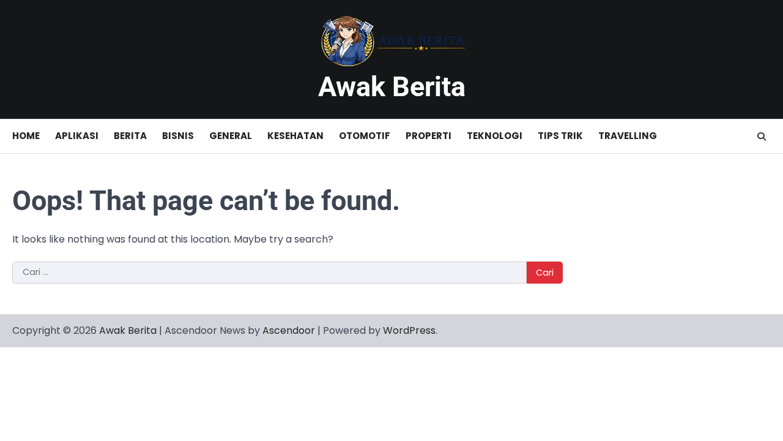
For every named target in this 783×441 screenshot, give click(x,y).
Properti (428, 135)
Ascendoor (288, 330)
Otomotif (364, 135)
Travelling (627, 135)
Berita (130, 135)
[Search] (761, 136)
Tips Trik (560, 135)
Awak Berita (392, 86)
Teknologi (494, 135)
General (230, 135)
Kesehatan (295, 135)
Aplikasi (76, 135)
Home (26, 135)
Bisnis (178, 135)
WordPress (409, 330)
